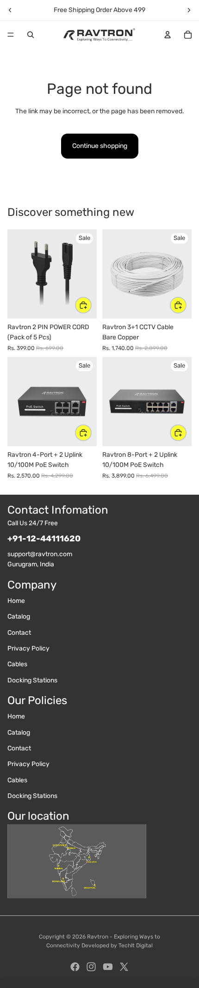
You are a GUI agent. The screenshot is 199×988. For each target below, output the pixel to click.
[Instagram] (91, 966)
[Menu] (10, 34)
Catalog (18, 616)
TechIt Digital (135, 945)
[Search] (30, 35)
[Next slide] (189, 10)
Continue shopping (99, 146)
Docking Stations (32, 680)
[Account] (167, 35)
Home (16, 601)
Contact (19, 633)
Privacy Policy (28, 648)
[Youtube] (107, 966)
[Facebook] (75, 966)
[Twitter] (124, 966)
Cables (17, 664)
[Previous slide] (10, 10)
